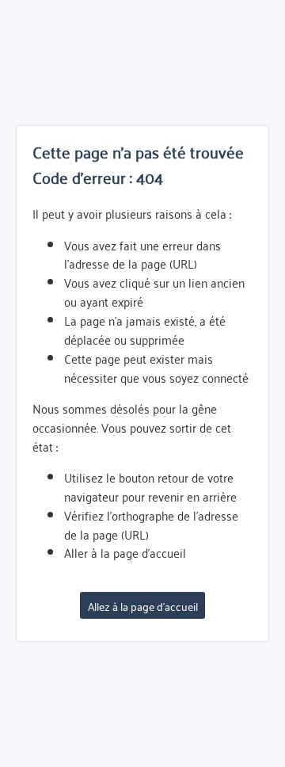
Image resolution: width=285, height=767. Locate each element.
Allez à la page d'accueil (143, 606)
